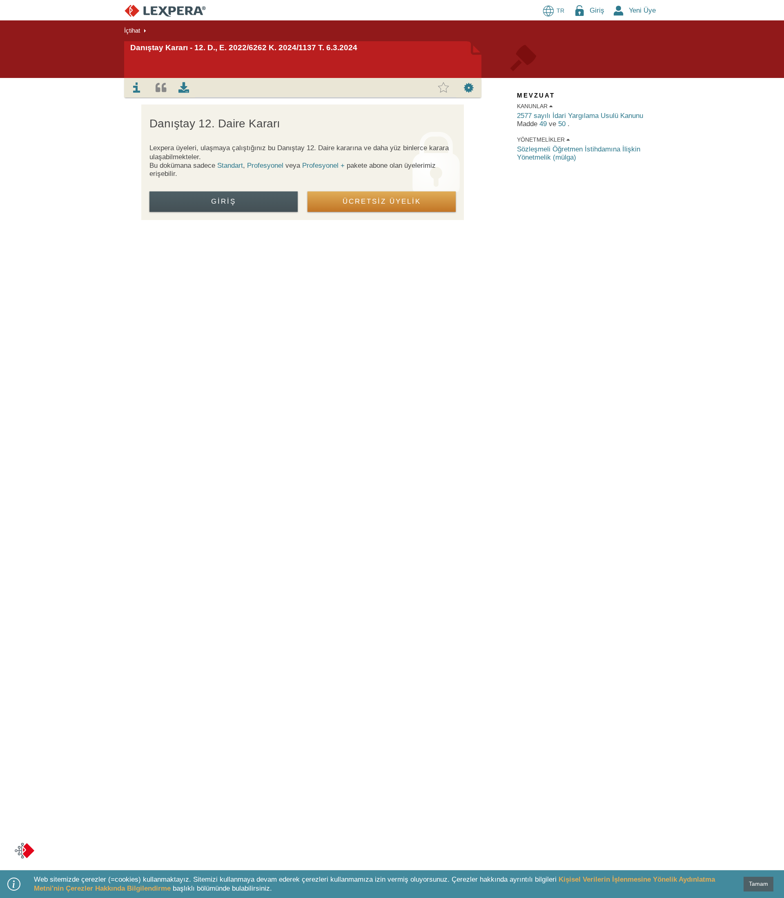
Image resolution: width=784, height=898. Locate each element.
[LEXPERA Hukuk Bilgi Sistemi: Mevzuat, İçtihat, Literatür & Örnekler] (165, 10)
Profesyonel (265, 165)
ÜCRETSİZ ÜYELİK (382, 201)
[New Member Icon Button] (618, 10)
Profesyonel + (324, 165)
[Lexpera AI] (24, 850)
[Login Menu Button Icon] (579, 10)
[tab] (136, 88)
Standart (230, 165)
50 (563, 124)
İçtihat (132, 30)
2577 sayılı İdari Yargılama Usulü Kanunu (580, 116)
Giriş (597, 10)
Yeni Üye (642, 10)
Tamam (758, 883)
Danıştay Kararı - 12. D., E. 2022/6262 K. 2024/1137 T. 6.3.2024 (243, 47)
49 (544, 124)
